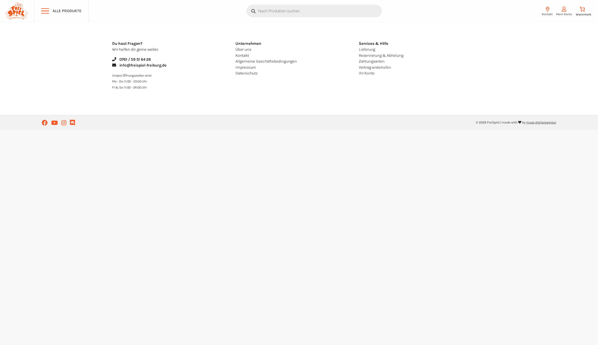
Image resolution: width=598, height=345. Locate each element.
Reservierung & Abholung (381, 55)
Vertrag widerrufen (375, 67)
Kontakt (242, 55)
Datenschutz (246, 73)
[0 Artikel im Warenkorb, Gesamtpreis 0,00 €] (583, 12)
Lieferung (367, 49)
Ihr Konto (366, 73)
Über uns (243, 49)
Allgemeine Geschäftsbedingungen (266, 61)
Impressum (245, 67)
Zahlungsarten (371, 61)
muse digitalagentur (541, 122)
